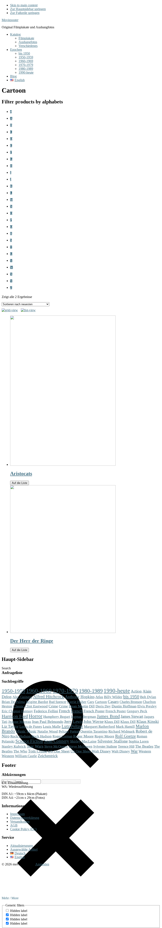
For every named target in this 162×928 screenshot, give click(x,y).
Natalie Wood (47, 731)
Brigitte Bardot (37, 702)
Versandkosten (20, 821)
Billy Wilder (113, 697)
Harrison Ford (15, 716)
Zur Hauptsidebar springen (28, 9)
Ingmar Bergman (83, 717)
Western (145, 751)
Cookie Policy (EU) (23, 829)
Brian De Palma (13, 702)
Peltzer (64, 731)
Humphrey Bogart (56, 717)
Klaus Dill (112, 721)
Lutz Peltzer (72, 726)
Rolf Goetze (125, 736)
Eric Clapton (11, 711)
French (64, 711)
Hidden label (18, 911)
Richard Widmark (121, 731)
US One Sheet (59, 751)
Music (21, 731)
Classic (18, 706)
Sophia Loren (139, 741)
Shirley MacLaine (83, 741)
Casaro (113, 701)
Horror (35, 716)
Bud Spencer (57, 702)
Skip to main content (24, 5)
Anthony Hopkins (79, 697)
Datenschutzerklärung (24, 818)
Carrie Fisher (76, 702)
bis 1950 (131, 696)
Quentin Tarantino (94, 731)
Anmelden (42, 864)
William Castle (26, 756)
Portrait (75, 731)
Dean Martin (78, 706)
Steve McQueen (56, 746)
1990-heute (117, 691)
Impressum (17, 814)
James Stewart (132, 716)
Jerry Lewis (73, 721)
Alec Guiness (22, 697)
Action (136, 691)
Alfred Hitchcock (48, 696)
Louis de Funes (30, 727)
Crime (53, 706)
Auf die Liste (19, 483)
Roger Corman (62, 736)
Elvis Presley (147, 706)
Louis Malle (52, 727)
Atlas (99, 697)
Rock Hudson (20, 736)
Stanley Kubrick (14, 746)
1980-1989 (91, 691)
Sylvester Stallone (105, 746)
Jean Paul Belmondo (47, 721)
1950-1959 (13, 691)
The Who (20, 751)
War (134, 751)
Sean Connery (56, 741)
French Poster (94, 711)
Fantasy (27, 711)
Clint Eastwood (36, 706)
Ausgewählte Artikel (24, 849)
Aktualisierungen (21, 845)
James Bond (108, 716)
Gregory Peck (137, 711)
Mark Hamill (125, 726)
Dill (92, 706)
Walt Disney (101, 751)
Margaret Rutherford (99, 727)
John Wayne (94, 721)
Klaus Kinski (147, 721)
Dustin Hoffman (124, 706)
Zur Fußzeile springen (24, 13)
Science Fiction (29, 741)
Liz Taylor (10, 726)
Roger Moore (83, 736)
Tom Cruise (37, 751)
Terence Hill (126, 746)
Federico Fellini (46, 711)
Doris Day (103, 706)
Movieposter (10, 20)
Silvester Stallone (112, 741)
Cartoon (101, 702)
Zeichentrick (48, 756)
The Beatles (144, 746)
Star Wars (35, 746)
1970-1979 (65, 691)
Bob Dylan (148, 697)
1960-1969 (39, 691)
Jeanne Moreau (19, 722)
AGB (14, 825)
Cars (90, 702)
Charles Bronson (131, 702)
